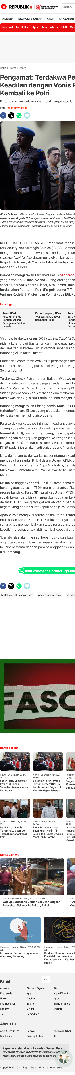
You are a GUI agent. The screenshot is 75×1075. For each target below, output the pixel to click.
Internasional (50, 27)
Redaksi (31, 1030)
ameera (7, 18)
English (57, 1008)
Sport (36, 27)
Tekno (30, 1003)
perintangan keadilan (49, 595)
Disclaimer (6, 1036)
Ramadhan (33, 1013)
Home (3, 67)
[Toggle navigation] (4, 7)
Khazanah (5, 993)
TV (1, 1013)
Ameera (4, 988)
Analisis (31, 998)
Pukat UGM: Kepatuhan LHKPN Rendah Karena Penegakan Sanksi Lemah (14, 320)
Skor (56, 988)
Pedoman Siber (62, 1030)
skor (50, 18)
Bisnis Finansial (62, 1003)
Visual (30, 1008)
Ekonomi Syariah (30, 18)
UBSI (64, 27)
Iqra (29, 993)
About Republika (9, 1030)
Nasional (7, 27)
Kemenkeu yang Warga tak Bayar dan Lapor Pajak (48, 316)
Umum (22, 67)
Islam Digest (60, 993)
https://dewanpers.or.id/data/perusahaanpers (29, 1055)
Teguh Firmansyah (16, 107)
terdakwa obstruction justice (16, 595)
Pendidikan (22, 27)
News (13, 67)
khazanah (66, 18)
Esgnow (4, 1008)
